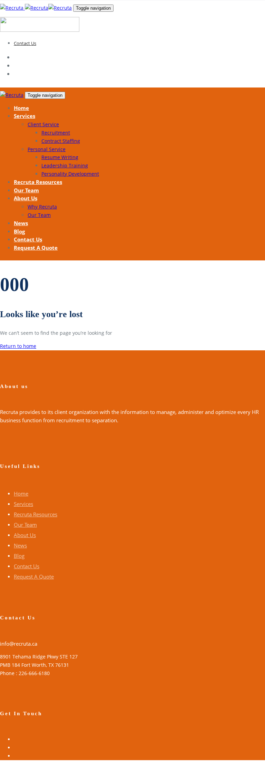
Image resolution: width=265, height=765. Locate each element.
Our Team (25, 524)
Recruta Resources (35, 514)
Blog (19, 555)
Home (21, 493)
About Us (25, 535)
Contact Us (25, 43)
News (20, 545)
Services (23, 503)
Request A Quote (34, 576)
